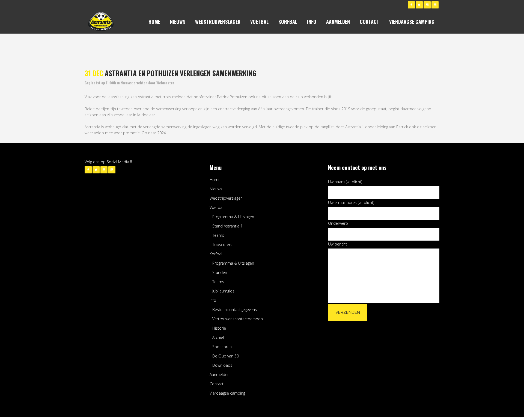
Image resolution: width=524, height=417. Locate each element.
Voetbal (216, 207)
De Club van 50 (225, 356)
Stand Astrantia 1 (227, 226)
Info (213, 300)
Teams (218, 235)
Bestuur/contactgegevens (234, 309)
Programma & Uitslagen (233, 216)
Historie (219, 328)
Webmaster (165, 82)
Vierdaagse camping (227, 393)
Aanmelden (220, 374)
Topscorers (222, 244)
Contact (217, 383)
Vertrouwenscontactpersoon (237, 318)
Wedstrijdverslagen (226, 198)
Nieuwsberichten (134, 82)
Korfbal (216, 253)
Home (215, 179)
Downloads (222, 365)
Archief (218, 337)
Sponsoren (222, 346)
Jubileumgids (223, 291)
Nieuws (216, 188)
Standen (219, 272)
